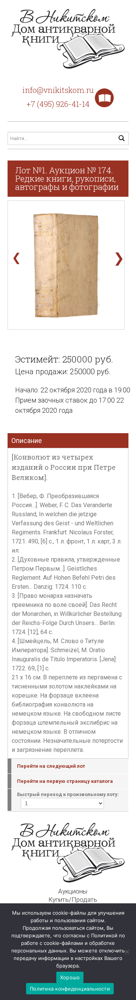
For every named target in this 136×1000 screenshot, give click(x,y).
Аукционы (72, 891)
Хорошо (70, 977)
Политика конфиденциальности (70, 989)
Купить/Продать (72, 899)
